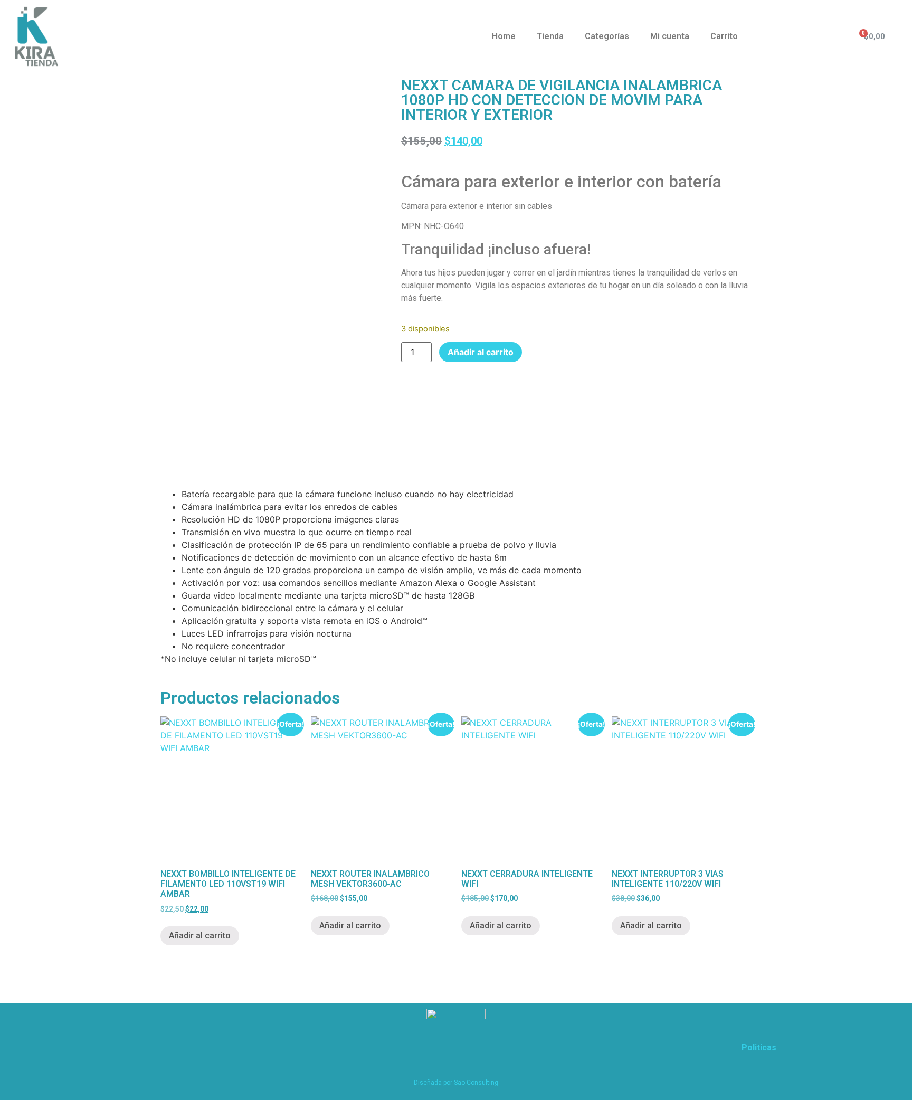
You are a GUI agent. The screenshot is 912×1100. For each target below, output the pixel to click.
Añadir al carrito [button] (200, 936)
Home (504, 36)
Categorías (607, 36)
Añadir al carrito (481, 352)
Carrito (724, 36)
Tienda (550, 36)
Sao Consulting (476, 1082)
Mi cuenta (669, 36)
